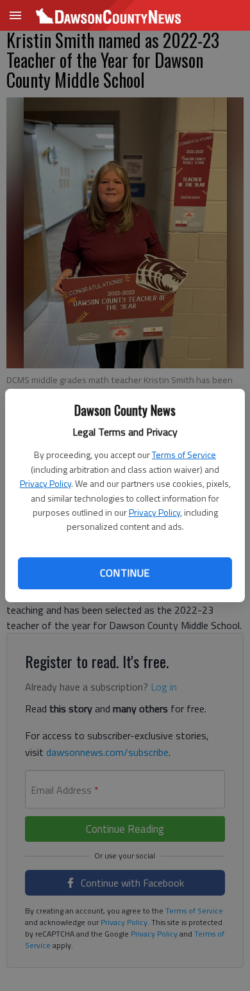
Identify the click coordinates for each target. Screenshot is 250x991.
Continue (124, 572)
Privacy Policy (45, 483)
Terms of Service (184, 454)
